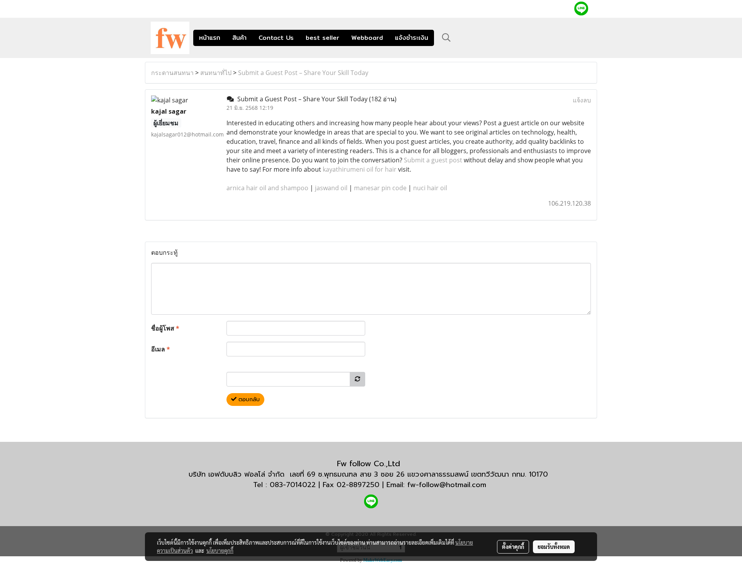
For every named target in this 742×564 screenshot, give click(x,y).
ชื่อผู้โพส (165, 328)
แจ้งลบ (582, 100)
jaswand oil (331, 188)
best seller (322, 38)
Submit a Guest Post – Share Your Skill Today (303, 72)
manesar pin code (380, 188)
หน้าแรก (209, 38)
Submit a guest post (433, 160)
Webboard (367, 38)
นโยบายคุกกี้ (219, 550)
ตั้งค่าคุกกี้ (513, 546)
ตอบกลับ (248, 399)
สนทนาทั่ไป (215, 72)
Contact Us (276, 38)
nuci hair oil (430, 188)
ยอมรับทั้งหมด (554, 546)
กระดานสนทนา (172, 72)
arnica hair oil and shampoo (267, 188)
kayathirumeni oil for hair (360, 169)
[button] (446, 37)
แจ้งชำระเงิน (411, 38)
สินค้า (239, 38)
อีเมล (160, 349)
